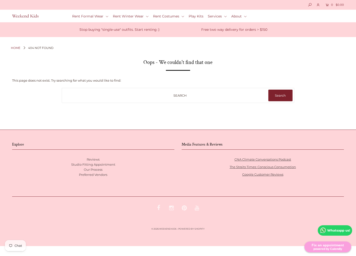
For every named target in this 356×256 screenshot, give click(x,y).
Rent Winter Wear (129, 16)
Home (15, 48)
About (237, 16)
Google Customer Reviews (262, 174)
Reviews (93, 159)
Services (215, 16)
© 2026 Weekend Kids (164, 228)
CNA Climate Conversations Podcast (262, 159)
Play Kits (196, 16)
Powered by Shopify (191, 228)
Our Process (93, 169)
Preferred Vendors (93, 175)
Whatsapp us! (338, 230)
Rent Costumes (166, 16)
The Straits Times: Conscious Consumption (263, 167)
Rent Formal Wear (88, 16)
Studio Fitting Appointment (93, 164)
